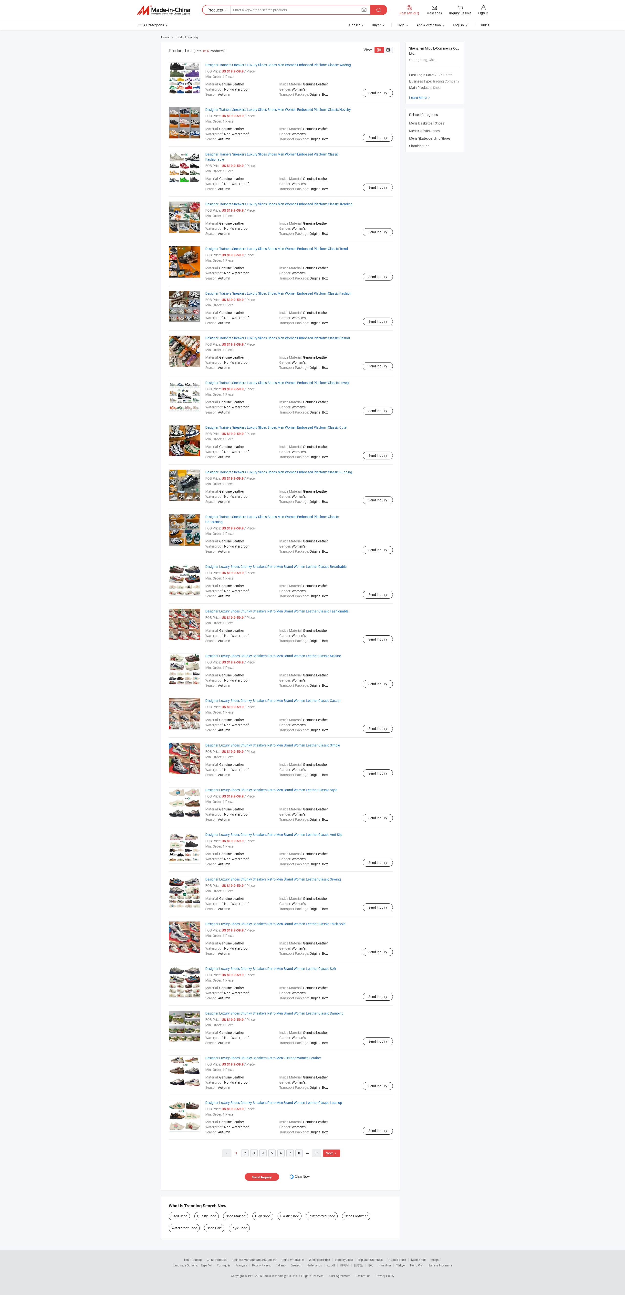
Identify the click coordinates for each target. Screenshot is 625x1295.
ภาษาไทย (384, 1265)
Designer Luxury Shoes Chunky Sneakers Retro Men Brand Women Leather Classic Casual (272, 700)
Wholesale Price (319, 1260)
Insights (436, 1260)
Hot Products (193, 1260)
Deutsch (296, 1265)
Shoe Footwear (356, 1216)
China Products (217, 1260)
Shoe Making (235, 1216)
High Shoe (263, 1216)
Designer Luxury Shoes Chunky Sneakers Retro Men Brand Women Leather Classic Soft (270, 968)
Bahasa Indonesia (440, 1265)
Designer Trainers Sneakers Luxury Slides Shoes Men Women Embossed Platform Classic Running (278, 472)
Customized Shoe (322, 1216)
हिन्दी (370, 1265)
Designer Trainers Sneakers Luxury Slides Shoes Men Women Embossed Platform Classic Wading (278, 64)
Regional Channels (370, 1260)
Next (331, 1153)
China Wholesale (292, 1260)
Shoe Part (214, 1228)
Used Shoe (179, 1216)
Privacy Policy (385, 1276)
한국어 (344, 1265)
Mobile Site (418, 1260)
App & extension (429, 25)
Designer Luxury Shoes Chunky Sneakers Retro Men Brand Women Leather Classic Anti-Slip (273, 834)
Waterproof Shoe (184, 1228)
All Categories (153, 25)
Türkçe (400, 1265)
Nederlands (314, 1265)
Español (206, 1265)
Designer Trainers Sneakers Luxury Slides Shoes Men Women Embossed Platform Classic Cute (275, 427)
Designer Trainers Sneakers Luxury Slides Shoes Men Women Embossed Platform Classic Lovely (277, 382)
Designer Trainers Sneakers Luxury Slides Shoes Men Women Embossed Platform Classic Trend (276, 248)
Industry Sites (344, 1260)
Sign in (483, 12)
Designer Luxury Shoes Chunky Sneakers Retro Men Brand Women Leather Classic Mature (273, 655)
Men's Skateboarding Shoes (429, 138)
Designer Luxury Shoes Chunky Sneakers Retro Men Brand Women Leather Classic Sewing (273, 879)
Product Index (397, 1260)
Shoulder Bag (419, 146)
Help (401, 25)
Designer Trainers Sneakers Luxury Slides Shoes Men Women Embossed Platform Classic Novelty (278, 109)
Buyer (376, 25)
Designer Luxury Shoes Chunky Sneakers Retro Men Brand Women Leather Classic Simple (272, 745)
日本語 (358, 1265)
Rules (485, 25)
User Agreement (339, 1276)
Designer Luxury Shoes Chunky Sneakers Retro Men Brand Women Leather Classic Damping (274, 1013)
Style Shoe (239, 1228)
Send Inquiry (377, 93)
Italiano (281, 1265)
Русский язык (261, 1265)
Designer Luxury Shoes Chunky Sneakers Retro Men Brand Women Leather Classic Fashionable (276, 611)
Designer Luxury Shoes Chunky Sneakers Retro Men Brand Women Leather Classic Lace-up (273, 1102)
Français (241, 1265)
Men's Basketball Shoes (426, 123)
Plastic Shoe (289, 1216)
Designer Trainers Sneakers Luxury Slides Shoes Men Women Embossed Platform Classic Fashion (278, 293)
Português (223, 1265)
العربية (331, 1265)
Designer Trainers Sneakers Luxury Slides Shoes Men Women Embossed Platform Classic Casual (277, 338)
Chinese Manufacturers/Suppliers (254, 1260)
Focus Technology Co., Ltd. (281, 1276)
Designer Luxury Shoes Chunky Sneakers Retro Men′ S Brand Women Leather (263, 1058)
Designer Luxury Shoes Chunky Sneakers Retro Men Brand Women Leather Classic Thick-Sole (275, 924)
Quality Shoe (206, 1216)
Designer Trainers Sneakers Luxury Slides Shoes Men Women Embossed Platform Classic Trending (279, 204)
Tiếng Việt (416, 1265)
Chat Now (302, 1176)
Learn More (420, 97)
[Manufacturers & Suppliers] (163, 10)
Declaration (363, 1276)
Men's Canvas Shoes (424, 130)
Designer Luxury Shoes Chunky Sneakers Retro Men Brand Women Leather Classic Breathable (275, 566)
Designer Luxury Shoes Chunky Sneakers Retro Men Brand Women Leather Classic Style (271, 789)
